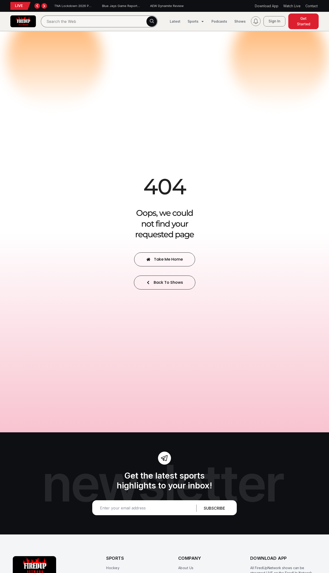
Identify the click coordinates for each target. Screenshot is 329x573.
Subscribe (214, 508)
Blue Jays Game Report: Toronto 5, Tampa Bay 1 (138, 6)
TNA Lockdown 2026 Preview (76, 6)
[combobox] (99, 21)
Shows (240, 21)
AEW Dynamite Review (167, 6)
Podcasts (219, 21)
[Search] (151, 21)
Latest (175, 21)
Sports (193, 21)
